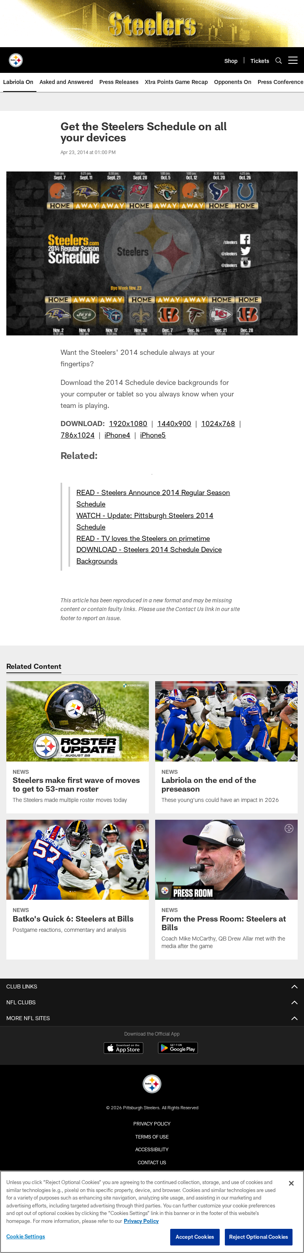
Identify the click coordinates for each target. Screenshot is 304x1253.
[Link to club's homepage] (15, 57)
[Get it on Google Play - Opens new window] (178, 1052)
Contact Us (152, 1162)
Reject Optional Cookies (258, 1237)
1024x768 (218, 423)
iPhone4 (117, 434)
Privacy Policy (152, 1123)
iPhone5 (153, 434)
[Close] (291, 1183)
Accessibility (152, 1149)
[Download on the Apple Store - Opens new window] (123, 1049)
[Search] (279, 60)
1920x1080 (128, 423)
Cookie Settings (25, 1236)
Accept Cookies (195, 1237)
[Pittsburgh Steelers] (152, 1085)
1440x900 (174, 423)
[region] (152, 1212)
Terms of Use (152, 1136)
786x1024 (78, 434)
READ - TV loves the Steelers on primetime (143, 538)
